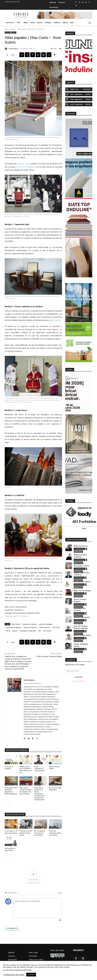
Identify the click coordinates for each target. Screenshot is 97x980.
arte (6, 827)
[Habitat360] (78, 257)
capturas (13, 29)
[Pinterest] (89, 2)
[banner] (78, 474)
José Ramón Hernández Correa (81, 565)
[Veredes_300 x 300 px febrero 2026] (78, 302)
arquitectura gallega (45, 624)
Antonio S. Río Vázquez (80, 609)
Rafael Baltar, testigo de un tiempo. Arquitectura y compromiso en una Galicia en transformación (39, 794)
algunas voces (24, 164)
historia (14, 631)
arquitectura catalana (29, 624)
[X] (27, 54)
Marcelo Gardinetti (82, 617)
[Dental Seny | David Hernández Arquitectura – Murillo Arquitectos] (11, 780)
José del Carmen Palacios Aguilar (81, 627)
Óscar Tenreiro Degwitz (80, 600)
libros (7, 763)
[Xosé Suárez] (6, 48)
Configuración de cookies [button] (14, 975)
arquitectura (9, 784)
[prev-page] (6, 805)
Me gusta (87, 89)
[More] (54, 54)
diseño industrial (44, 627)
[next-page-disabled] (10, 856)
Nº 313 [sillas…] (22, 616)
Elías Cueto (56, 627)
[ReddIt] (49, 54)
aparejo (22, 784)
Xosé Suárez (14, 48)
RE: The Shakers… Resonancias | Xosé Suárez (40, 833)
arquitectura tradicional (13, 627)
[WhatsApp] (38, 54)
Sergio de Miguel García (81, 645)
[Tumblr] (76, 5)
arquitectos (38, 763)
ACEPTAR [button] (31, 974)
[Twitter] (79, 2)
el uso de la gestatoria (25, 167)
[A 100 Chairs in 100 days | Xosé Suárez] (11, 824)
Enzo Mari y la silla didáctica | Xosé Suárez (26, 833)
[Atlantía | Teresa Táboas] (55, 759)
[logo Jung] (78, 44)
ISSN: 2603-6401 (57, 950)
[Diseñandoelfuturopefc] (78, 342)
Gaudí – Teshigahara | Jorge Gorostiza (39, 769)
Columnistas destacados (76, 540)
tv (20, 763)
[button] (89, 22)
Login (59, 893)
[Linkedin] (86, 2)
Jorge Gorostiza (80, 546)
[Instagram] (82, 2)
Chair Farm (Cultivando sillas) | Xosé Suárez (55, 833)
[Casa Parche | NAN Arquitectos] (55, 780)
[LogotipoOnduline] (78, 69)
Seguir (88, 94)
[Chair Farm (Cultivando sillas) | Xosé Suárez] (55, 824)
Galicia (8, 631)
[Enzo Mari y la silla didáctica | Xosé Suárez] (26, 824)
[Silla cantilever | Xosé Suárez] (11, 841)
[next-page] (10, 805)
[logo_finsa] (78, 57)
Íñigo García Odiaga (82, 590)
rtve (10, 560)
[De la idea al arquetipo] (11, 759)
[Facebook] (76, 2)
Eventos (70, 370)
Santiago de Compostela (28, 631)
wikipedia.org (13, 139)
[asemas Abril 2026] (78, 178)
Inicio (6, 29)
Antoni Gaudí (16, 624)
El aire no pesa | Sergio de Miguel (49, 656)
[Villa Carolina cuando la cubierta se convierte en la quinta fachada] (26, 780)
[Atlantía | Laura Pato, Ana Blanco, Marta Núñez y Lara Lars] (26, 759)
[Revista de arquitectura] (21, 15)
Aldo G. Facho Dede (82, 635)
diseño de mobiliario (30, 627)
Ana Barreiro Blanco (82, 581)
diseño (14, 32)
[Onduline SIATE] (78, 217)
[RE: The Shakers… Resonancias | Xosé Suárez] (40, 824)
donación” (57, 320)
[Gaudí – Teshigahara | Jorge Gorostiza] (40, 759)
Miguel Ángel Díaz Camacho (81, 573)
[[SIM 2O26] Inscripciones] (78, 394)
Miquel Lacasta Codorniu (80, 556)
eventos (37, 784)
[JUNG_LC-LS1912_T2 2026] (78, 138)
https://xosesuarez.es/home (32, 683)
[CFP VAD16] (78, 434)
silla (39, 631)
